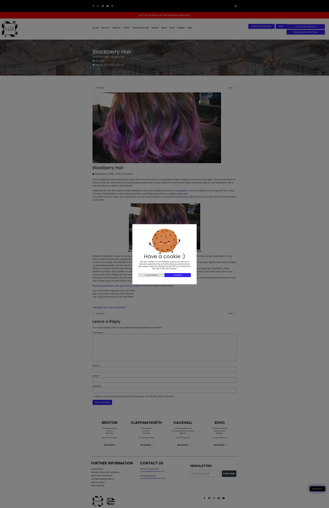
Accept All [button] (177, 275)
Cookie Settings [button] (151, 275)
